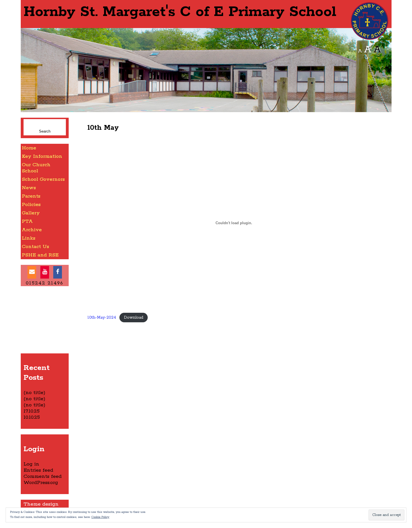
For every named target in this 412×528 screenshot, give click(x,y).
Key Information (42, 156)
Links (28, 238)
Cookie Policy (100, 517)
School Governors (43, 179)
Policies (31, 205)
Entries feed (38, 470)
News (29, 188)
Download (133, 317)
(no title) (34, 393)
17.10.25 (32, 411)
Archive (32, 230)
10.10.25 (32, 417)
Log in (31, 464)
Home (29, 148)
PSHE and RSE (40, 255)
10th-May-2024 (101, 317)
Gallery (31, 213)
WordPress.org (41, 483)
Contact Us (35, 247)
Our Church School (36, 168)
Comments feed (43, 476)
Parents (31, 196)
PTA (27, 221)
